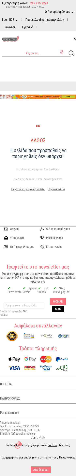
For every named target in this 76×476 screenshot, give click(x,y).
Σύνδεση (10, 27)
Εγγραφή (27, 27)
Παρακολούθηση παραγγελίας (44, 20)
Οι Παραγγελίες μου (22, 247)
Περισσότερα (67, 457)
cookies (52, 445)
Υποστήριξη (17, 238)
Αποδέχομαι (40, 470)
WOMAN (58, 301)
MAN (58, 309)
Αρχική (14, 229)
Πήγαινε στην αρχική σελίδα (28, 189)
